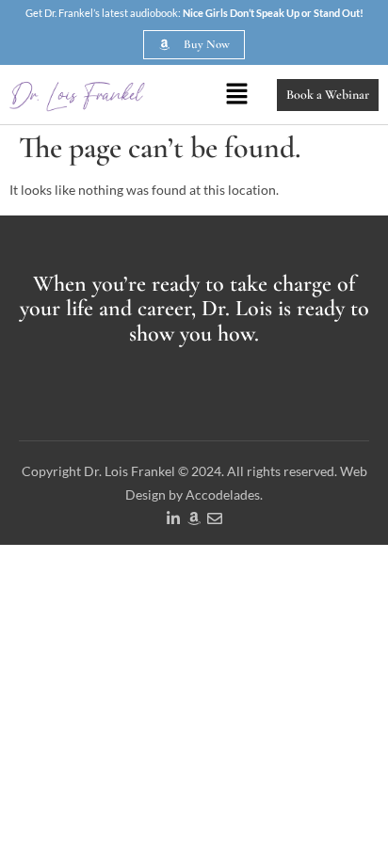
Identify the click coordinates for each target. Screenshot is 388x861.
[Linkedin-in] (173, 518)
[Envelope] (214, 518)
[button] (236, 94)
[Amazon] (194, 518)
